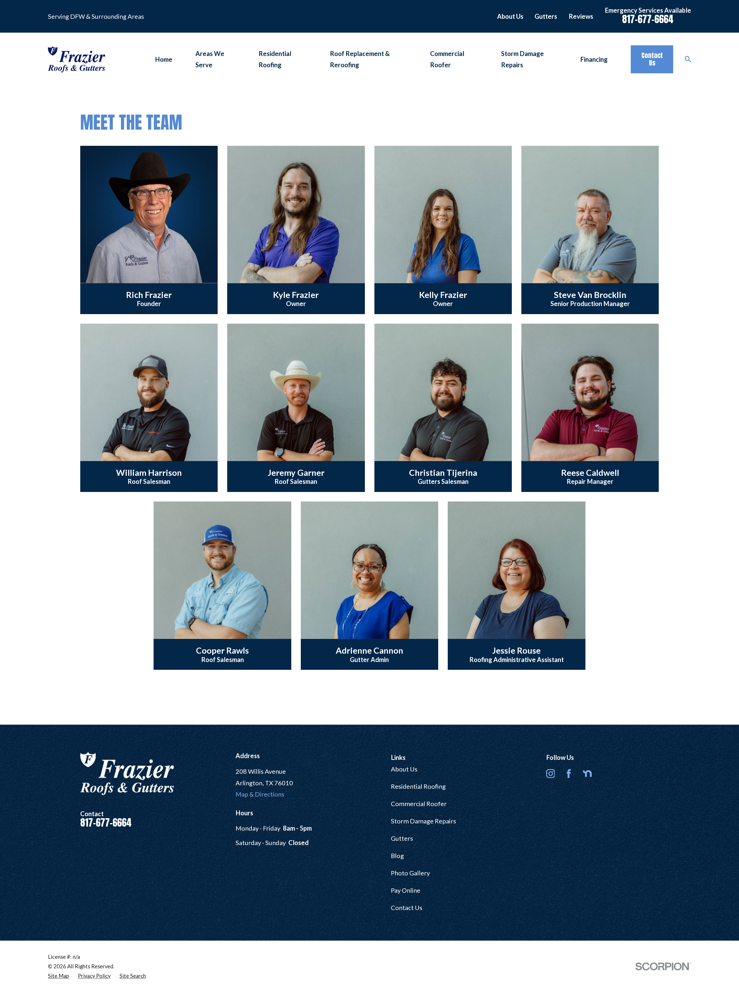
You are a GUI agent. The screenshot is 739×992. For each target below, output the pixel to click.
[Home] (76, 59)
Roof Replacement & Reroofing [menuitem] (360, 59)
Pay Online (405, 890)
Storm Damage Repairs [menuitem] (522, 59)
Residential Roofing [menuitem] (275, 59)
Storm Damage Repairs (423, 821)
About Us (510, 16)
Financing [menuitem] (594, 59)
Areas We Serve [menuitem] (209, 59)
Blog (397, 855)
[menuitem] (58, 976)
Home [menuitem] (163, 59)
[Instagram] (550, 773)
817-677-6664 (647, 19)
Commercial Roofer (419, 804)
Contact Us (652, 59)
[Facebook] (568, 773)
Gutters (546, 16)
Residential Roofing (418, 786)
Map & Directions (260, 794)
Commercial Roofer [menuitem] (447, 59)
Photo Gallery (410, 873)
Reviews (581, 16)
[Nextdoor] (587, 773)
